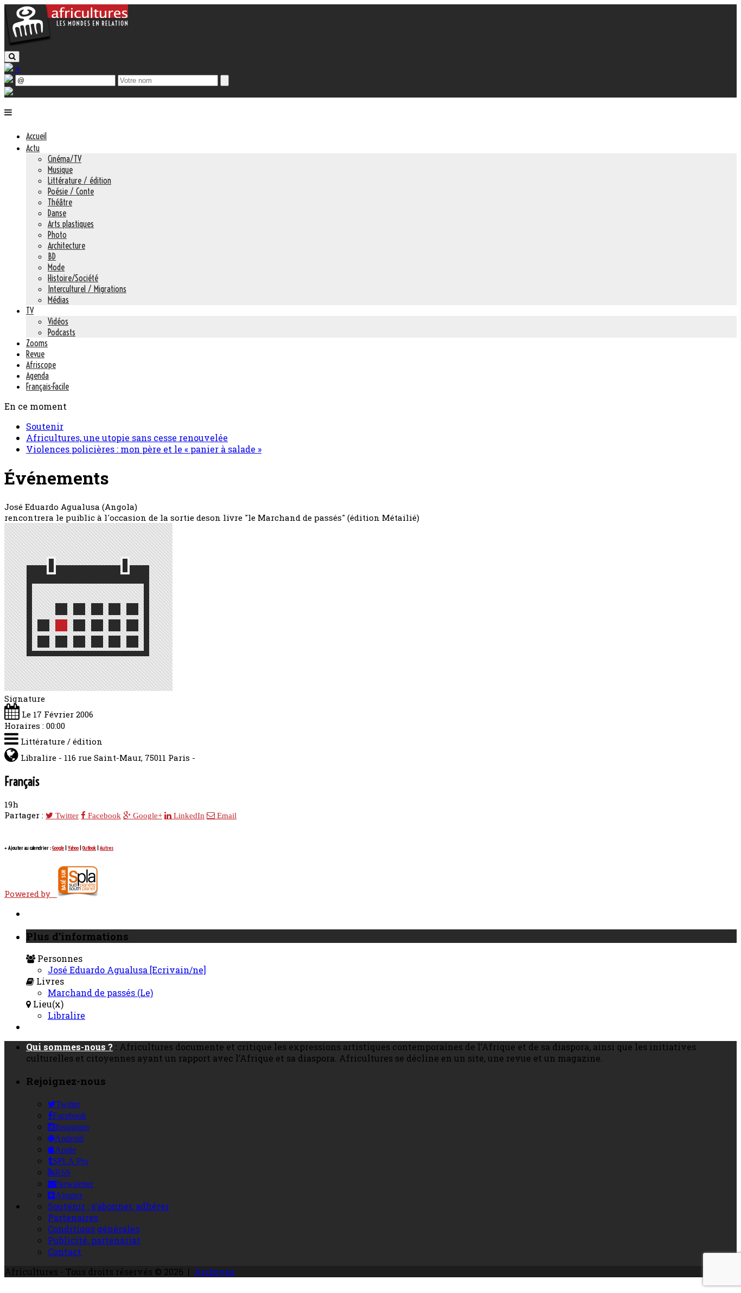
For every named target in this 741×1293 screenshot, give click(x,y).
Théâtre (60, 202)
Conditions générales (93, 1228)
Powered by (30, 893)
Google (58, 847)
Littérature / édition (79, 180)
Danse (57, 213)
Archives (214, 1271)
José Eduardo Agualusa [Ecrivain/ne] (127, 969)
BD (52, 256)
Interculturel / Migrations (87, 288)
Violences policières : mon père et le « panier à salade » (143, 449)
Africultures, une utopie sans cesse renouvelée (127, 437)
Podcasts (61, 332)
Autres (106, 847)
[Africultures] (66, 44)
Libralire (66, 1015)
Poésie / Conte (71, 191)
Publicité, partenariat (94, 1240)
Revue (35, 353)
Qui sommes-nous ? (69, 1046)
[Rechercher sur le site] (12, 56)
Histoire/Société (73, 278)
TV (30, 310)
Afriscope (41, 364)
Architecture (66, 245)
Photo (57, 234)
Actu (33, 148)
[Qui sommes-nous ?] (8, 92)
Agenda (37, 375)
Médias (58, 299)
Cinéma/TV (64, 158)
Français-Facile (47, 386)
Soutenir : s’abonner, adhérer (108, 1206)
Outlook (89, 847)
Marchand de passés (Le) (100, 992)
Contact (64, 1251)
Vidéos (58, 321)
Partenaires (73, 1217)
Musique (60, 169)
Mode (56, 267)
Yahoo (73, 847)
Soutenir (44, 426)
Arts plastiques (71, 223)
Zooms (37, 343)
